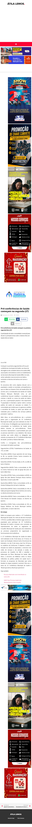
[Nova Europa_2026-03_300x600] (19, 123)
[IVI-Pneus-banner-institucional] (19, 252)
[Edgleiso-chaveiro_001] (19, 166)
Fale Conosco (20, 818)
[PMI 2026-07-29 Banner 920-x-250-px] (16, 55)
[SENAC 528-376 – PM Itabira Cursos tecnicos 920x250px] (16, 63)
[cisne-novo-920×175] (16, 590)
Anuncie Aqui (11, 818)
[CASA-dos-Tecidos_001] (16, 282)
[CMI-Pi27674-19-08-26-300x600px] (19, 213)
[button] (16, 44)
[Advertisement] (16, 25)
